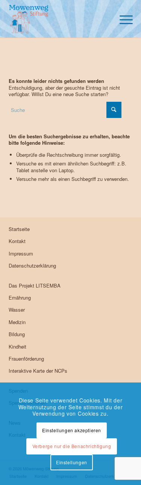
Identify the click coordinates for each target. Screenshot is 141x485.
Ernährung (20, 297)
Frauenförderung (26, 358)
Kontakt (17, 241)
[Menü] (122, 19)
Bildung (17, 334)
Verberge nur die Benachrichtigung (71, 446)
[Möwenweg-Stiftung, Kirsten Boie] (58, 19)
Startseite (19, 229)
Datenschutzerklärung (32, 265)
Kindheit (17, 346)
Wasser (17, 309)
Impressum (21, 253)
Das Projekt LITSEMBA (35, 285)
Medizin (17, 322)
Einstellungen (71, 462)
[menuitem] (122, 19)
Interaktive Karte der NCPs (38, 370)
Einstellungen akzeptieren (71, 430)
